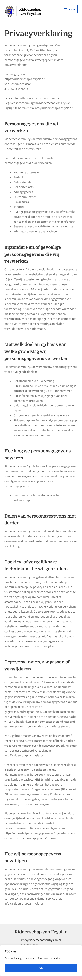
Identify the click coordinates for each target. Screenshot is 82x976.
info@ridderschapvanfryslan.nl (41, 940)
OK (41, 968)
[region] (41, 960)
